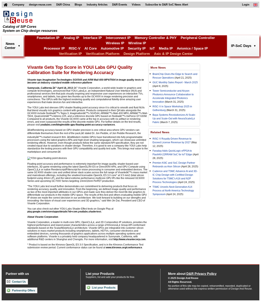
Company (18, 4)
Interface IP (92, 38)
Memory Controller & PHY (156, 38)
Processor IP (54, 48)
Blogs (78, 4)
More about (192, 273)
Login (245, 4)
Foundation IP (48, 38)
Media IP (166, 48)
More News (158, 67)
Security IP (137, 48)
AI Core (90, 48)
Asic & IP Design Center (173, 54)
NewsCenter (10, 46)
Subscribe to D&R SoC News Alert (166, 4)
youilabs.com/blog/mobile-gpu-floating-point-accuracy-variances (77, 124)
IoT (152, 48)
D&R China (63, 4)
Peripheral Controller (198, 38)
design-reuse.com (40, 4)
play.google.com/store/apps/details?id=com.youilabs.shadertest (64, 211)
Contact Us (18, 281)
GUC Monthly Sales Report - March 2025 (175, 82)
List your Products (103, 287)
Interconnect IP (118, 38)
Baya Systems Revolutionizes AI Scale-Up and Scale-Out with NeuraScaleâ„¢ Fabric (174, 118)
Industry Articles (97, 4)
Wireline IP (137, 43)
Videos (136, 4)
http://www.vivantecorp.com (129, 239)
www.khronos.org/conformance (124, 247)
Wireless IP (115, 43)
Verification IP (70, 54)
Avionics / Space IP (192, 48)
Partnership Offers (23, 290)
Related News (159, 132)
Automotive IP (112, 48)
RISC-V (74, 48)
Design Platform (137, 54)
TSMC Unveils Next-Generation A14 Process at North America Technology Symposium (173, 190)
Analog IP (71, 38)
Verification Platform (102, 54)
